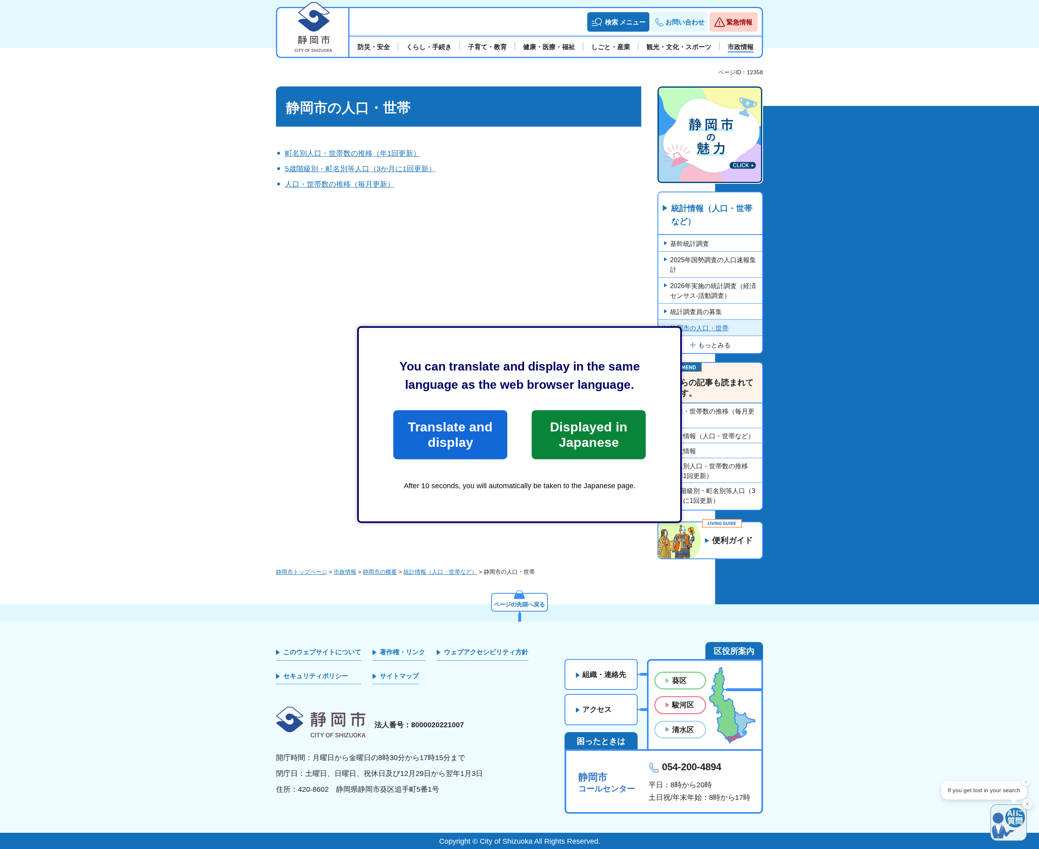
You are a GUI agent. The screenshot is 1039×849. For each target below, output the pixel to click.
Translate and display (450, 435)
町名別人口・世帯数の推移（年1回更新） (352, 153)
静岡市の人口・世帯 (699, 328)
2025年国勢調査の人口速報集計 (713, 264)
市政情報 (683, 451)
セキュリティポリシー (315, 675)
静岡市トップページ (301, 572)
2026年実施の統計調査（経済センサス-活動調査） (713, 290)
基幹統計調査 (689, 243)
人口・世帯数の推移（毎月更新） (339, 184)
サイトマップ (399, 675)
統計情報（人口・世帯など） (711, 215)
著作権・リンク (402, 652)
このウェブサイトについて (322, 652)
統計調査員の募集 (696, 311)
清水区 (683, 730)
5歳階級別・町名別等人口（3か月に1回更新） (360, 169)
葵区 (679, 681)
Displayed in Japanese (588, 435)
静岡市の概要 (380, 572)
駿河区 (683, 705)
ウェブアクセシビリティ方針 (486, 652)
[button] (618, 22)
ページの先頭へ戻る (519, 604)
